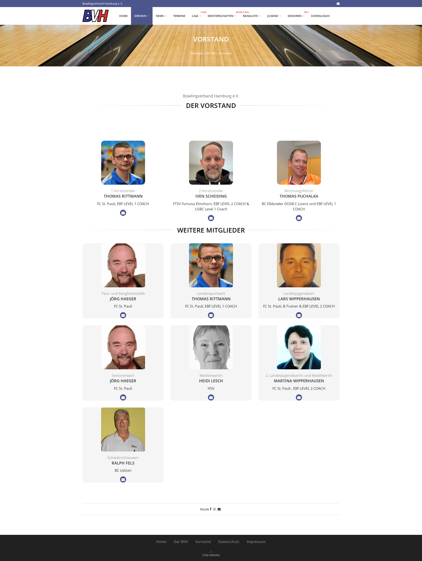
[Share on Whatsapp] (214, 509)
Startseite (197, 53)
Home (123, 16)
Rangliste (250, 16)
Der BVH (140, 16)
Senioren (298, 14)
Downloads (320, 16)
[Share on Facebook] (210, 509)
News (160, 16)
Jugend (272, 16)
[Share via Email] (219, 509)
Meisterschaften (224, 14)
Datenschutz (228, 541)
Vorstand (203, 541)
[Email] (338, 3)
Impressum (256, 541)
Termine (179, 16)
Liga (198, 14)
